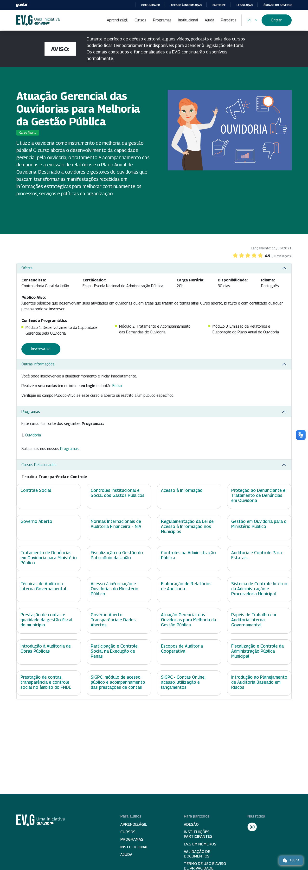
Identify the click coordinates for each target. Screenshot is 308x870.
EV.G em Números (200, 844)
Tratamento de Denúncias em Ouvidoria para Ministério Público (48, 557)
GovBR (22, 5)
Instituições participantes (198, 834)
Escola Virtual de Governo (38, 20)
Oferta (26, 268)
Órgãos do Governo (277, 5)
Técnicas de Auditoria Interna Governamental (43, 586)
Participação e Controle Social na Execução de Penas (114, 651)
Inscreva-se (41, 349)
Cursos (140, 20)
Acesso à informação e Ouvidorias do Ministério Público (114, 588)
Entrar (276, 20)
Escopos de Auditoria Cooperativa (182, 648)
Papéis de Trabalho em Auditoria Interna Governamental (253, 619)
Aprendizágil (117, 20)
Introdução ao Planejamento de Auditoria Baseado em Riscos (259, 682)
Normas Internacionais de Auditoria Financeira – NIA (116, 524)
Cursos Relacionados (39, 464)
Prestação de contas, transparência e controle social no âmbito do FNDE (45, 682)
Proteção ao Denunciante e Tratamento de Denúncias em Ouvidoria (258, 495)
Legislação (245, 5)
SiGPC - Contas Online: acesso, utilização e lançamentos (183, 682)
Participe (219, 5)
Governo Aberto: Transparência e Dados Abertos (113, 619)
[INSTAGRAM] (252, 827)
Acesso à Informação (182, 490)
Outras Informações (38, 364)
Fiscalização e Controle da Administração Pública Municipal (257, 651)
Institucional (188, 20)
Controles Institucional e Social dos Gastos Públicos (117, 493)
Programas (162, 20)
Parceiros (229, 20)
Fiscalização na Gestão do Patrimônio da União (117, 555)
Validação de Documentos (197, 853)
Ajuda (209, 20)
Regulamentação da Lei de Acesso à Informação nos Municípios (187, 526)
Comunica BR (150, 5)
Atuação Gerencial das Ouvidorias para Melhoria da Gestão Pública (188, 619)
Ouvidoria (33, 435)
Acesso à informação (186, 5)
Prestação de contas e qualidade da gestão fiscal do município (46, 619)
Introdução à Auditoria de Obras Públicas (45, 648)
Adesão (191, 824)
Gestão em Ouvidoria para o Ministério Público (259, 524)
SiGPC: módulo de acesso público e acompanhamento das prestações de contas (118, 682)
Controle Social (35, 490)
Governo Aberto (36, 521)
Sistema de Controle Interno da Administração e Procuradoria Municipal (259, 588)
